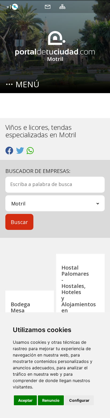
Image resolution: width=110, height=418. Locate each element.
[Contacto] (47, 6)
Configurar (79, 400)
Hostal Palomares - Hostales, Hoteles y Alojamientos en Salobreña (78, 292)
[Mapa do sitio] (62, 6)
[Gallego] (11, 7)
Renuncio (51, 400)
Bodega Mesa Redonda (22, 310)
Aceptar (25, 400)
